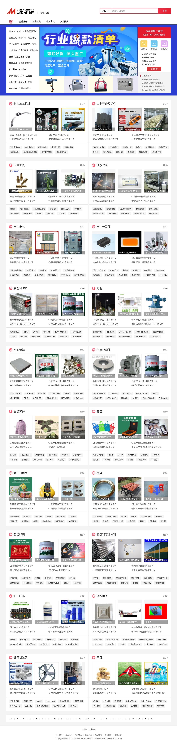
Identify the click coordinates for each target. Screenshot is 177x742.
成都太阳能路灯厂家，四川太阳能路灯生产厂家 (103, 314)
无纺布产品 (132, 455)
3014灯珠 (163, 275)
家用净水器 (97, 640)
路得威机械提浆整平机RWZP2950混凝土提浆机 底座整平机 (129, 621)
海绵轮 (123, 516)
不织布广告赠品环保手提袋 (103, 437)
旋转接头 (49, 213)
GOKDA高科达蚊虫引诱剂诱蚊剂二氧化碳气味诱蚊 (129, 314)
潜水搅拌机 (150, 147)
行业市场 (45, 12)
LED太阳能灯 (158, 332)
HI (55, 718)
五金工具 (36, 21)
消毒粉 (122, 644)
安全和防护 (25, 44)
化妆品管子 (26, 578)
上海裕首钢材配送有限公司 (104, 570)
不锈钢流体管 (111, 583)
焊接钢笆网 (107, 578)
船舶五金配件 (68, 375)
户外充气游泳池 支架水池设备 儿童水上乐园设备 (156, 683)
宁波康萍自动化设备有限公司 (61, 200)
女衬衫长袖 (37, 460)
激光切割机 (107, 152)
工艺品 (29, 75)
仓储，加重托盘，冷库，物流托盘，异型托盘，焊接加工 (20, 375)
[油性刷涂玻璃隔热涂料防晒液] (46, 612)
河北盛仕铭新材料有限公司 (143, 688)
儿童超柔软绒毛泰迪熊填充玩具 (103, 683)
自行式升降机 (61, 152)
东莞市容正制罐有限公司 (60, 570)
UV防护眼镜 (68, 498)
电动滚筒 (131, 152)
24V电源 (43, 270)
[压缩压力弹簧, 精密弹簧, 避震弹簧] (73, 181)
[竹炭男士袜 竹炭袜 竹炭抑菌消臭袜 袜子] (46, 427)
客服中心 (78, 735)
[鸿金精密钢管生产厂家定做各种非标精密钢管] (103, 550)
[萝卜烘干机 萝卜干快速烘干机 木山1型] (156, 119)
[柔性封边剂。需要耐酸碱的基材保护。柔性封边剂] (73, 304)
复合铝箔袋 (14, 583)
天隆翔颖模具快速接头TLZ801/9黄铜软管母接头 (20, 191)
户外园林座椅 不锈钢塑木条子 (129, 498)
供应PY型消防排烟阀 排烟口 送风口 (20, 314)
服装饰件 (34, 50)
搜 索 (165, 11)
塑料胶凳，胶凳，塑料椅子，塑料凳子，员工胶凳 (156, 498)
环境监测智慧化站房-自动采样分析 (129, 191)
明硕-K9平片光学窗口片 (103, 191)
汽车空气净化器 (148, 398)
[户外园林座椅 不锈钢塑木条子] (129, 489)
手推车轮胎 (163, 398)
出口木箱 (77, 583)
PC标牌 (13, 455)
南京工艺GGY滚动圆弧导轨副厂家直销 (20, 129)
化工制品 (13, 69)
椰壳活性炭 (24, 640)
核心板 (39, 701)
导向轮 (130, 460)
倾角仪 (135, 398)
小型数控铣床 (47, 152)
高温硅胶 (74, 640)
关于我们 (59, 735)
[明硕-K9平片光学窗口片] (103, 181)
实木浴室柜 (135, 578)
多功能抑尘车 (51, 398)
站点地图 (88, 735)
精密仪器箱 (119, 460)
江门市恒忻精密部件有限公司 (22, 200)
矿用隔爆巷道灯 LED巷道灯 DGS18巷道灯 (156, 314)
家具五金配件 (111, 516)
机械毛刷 (53, 209)
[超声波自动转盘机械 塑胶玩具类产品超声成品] (73, 673)
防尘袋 (110, 455)
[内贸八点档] (100, 84)
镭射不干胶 (14, 516)
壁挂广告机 (162, 640)
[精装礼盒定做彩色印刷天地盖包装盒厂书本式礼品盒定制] (129, 427)
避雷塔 (35, 332)
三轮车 (26, 398)
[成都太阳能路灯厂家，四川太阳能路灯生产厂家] (103, 304)
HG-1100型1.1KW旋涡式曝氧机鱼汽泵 (129, 375)
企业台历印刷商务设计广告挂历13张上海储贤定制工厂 (20, 560)
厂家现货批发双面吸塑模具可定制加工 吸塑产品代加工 (73, 437)
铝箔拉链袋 (60, 578)
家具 (28, 56)
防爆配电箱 (31, 270)
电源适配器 (55, 270)
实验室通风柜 (146, 516)
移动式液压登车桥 (30, 152)
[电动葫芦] (51, 84)
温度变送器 (114, 270)
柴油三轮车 (29, 393)
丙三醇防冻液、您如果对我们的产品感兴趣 (156, 375)
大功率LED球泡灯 (142, 332)
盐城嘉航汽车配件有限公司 (104, 385)
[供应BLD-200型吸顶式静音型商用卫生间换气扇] (103, 612)
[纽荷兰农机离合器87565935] (103, 365)
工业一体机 (149, 644)
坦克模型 (160, 706)
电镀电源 (27, 275)
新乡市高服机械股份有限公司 (105, 139)
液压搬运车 (65, 398)
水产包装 (39, 583)
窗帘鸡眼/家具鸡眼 (101, 498)
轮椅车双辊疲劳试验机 (155, 191)
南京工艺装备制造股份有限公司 (153, 90)
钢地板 (135, 583)
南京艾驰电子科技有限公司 (143, 200)
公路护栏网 (147, 583)
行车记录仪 (114, 393)
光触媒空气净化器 (146, 640)
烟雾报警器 (77, 336)
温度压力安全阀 (99, 147)
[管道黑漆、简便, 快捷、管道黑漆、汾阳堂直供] (46, 365)
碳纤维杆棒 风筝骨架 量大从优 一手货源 (129, 683)
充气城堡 (106, 701)
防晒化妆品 (60, 521)
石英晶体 (147, 270)
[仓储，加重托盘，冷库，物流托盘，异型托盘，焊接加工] (20, 365)
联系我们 (69, 735)
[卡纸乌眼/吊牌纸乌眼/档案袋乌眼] (73, 550)
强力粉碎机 (14, 152)
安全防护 (64, 21)
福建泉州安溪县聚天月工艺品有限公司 (148, 693)
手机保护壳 (28, 701)
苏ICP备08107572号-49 (113, 738)
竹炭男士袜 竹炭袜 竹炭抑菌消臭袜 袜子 (47, 437)
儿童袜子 (61, 460)
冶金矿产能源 (24, 88)
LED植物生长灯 (125, 336)
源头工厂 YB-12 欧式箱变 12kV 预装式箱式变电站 (47, 252)
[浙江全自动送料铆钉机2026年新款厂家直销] (47, 181)
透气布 (95, 460)
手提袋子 (155, 455)
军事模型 (96, 706)
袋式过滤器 (143, 152)
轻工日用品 (19, 56)
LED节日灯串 (140, 336)
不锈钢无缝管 (121, 578)
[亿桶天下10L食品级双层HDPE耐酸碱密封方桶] (73, 612)
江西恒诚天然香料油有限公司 (152, 83)
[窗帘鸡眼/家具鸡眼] (103, 489)
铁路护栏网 (160, 583)
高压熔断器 (160, 270)
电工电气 (50, 21)
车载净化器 (127, 393)
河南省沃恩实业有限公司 (103, 200)
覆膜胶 (37, 578)
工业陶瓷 (72, 516)
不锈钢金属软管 (39, 209)
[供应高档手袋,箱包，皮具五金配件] (156, 427)
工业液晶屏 (110, 644)
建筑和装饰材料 (25, 63)
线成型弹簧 (14, 213)
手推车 (67, 393)
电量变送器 (136, 275)
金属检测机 (110, 209)
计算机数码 (14, 75)
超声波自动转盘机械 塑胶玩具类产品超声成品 (73, 683)
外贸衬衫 (65, 455)
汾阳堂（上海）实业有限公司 (61, 196)
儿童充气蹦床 (146, 701)
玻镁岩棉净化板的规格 (129, 560)
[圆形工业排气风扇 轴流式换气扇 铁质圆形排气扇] (46, 673)
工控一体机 (65, 275)
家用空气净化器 (129, 640)
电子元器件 (14, 44)
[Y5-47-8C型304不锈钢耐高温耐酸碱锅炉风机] (129, 119)
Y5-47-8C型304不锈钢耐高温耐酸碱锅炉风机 (129, 129)
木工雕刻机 (29, 147)
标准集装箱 (14, 398)
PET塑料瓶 (27, 583)
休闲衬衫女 (53, 455)
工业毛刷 (61, 213)
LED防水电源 (69, 270)
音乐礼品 (73, 706)
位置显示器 (153, 213)
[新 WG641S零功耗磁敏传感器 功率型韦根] (103, 242)
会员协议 (108, 735)
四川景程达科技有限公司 (142, 319)
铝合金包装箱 (98, 455)
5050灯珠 (97, 275)
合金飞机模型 (147, 706)
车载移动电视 (111, 398)
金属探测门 (64, 336)
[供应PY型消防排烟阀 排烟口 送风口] (20, 304)
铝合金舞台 (46, 521)
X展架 (35, 521)
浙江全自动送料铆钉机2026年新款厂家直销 (47, 191)
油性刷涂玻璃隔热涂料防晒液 (47, 621)
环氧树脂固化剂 (72, 644)
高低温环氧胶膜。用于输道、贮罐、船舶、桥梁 (47, 560)
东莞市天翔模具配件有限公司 (22, 196)
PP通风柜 (131, 521)
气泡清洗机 (114, 147)
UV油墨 (72, 578)
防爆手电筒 (97, 332)
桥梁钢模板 (148, 578)
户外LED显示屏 (125, 332)
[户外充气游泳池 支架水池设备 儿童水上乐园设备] (156, 673)
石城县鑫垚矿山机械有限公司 (61, 139)
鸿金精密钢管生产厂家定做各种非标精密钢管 (103, 560)
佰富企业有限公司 (57, 447)
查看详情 (154, 69)
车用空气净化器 (142, 393)
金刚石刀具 (65, 209)
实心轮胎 (124, 398)
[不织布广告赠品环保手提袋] (103, 427)
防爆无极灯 (110, 336)
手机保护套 (14, 701)
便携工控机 (79, 701)
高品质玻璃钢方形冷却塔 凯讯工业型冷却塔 (103, 129)
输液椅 (142, 521)
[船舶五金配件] (73, 365)
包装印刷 (13, 63)
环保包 (120, 455)
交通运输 (13, 50)
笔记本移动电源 (59, 706)
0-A (10, 718)
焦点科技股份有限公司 (77, 738)
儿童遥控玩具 (110, 706)
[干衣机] (156, 612)
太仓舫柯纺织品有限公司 (151, 79)
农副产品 (13, 88)
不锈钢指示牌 (76, 332)
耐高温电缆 (14, 275)
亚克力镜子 (57, 644)
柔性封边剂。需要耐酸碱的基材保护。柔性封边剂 (73, 314)
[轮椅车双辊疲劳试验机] (156, 181)
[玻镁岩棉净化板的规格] (129, 550)
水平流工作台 (15, 706)
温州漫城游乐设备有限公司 (104, 693)
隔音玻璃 (124, 583)
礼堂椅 (105, 521)
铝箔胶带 (13, 521)
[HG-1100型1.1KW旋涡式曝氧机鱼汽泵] (129, 365)
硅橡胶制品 (50, 640)
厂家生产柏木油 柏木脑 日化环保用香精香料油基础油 (20, 621)
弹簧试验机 (153, 209)
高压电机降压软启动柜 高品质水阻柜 (20, 252)
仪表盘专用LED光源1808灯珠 (129, 252)
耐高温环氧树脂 (16, 644)
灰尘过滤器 (162, 644)
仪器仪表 (22, 37)
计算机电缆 (39, 275)
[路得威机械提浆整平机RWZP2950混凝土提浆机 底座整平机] (129, 612)
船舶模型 (123, 706)
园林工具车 (78, 393)
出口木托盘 (37, 398)
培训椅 (133, 516)
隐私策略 (98, 735)
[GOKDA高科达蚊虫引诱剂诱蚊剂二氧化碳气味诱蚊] (129, 304)
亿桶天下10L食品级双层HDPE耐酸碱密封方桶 (73, 621)
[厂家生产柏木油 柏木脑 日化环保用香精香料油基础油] (20, 612)
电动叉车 (41, 393)
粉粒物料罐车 (55, 393)
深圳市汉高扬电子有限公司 (104, 631)
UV (126, 718)
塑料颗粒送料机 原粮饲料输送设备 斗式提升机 (47, 129)
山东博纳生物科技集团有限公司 (153, 86)
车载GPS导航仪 (16, 270)
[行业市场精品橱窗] (125, 84)
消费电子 (22, 69)
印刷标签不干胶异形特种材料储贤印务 (20, 498)
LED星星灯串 (155, 336)
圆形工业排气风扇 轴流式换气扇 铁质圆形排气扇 (47, 683)
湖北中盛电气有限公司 (59, 135)
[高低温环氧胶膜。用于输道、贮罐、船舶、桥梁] (46, 550)
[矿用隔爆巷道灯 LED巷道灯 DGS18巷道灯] (156, 304)
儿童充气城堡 (131, 701)
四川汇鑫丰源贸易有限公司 (143, 262)
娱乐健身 (22, 82)
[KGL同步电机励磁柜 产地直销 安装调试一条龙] (73, 242)
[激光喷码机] (76, 84)
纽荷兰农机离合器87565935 (103, 375)
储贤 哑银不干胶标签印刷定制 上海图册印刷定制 (47, 314)
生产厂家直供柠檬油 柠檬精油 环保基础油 (47, 498)
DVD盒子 (154, 460)
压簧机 (39, 213)
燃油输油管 (97, 398)
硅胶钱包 (144, 455)
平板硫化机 (69, 147)
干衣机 (148, 621)
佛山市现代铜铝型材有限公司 (22, 693)
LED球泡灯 (110, 332)
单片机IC (136, 270)
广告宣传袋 (142, 460)
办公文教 (13, 82)
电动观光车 (78, 398)
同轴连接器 (109, 275)
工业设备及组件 (29, 31)
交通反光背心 (74, 460)
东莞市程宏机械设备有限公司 (61, 323)
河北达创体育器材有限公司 (143, 504)
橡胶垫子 (63, 640)
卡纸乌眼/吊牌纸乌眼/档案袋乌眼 (73, 560)
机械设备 (23, 21)
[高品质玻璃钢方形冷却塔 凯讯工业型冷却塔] (103, 119)
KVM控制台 (50, 701)
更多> (82, 103)
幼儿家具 (152, 521)
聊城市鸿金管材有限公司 (142, 565)
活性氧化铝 (37, 640)
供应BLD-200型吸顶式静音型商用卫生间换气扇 (103, 621)
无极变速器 (28, 213)
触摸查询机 (52, 275)
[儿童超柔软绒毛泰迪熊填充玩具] (103, 673)
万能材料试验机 (125, 209)
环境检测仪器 (139, 213)
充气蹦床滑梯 (161, 701)
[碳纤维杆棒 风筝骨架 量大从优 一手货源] (129, 673)
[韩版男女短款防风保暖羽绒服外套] (20, 427)
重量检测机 (97, 209)
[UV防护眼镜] (73, 489)
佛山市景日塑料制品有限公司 (144, 508)
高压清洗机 (127, 147)
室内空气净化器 (112, 640)
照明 (34, 44)
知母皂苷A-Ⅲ (15, 147)
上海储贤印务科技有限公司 (60, 319)
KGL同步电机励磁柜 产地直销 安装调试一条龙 (73, 252)
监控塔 (26, 332)
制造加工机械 (15, 31)
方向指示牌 (36, 336)
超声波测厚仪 (98, 213)
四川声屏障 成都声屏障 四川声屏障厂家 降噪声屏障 (156, 560)
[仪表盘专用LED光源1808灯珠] (129, 242)
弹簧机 (12, 209)
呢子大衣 (49, 460)
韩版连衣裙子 (26, 455)
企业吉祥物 (77, 455)
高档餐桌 (159, 516)
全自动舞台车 (15, 393)
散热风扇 (119, 152)
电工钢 (95, 578)
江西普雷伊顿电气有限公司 (60, 262)
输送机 (138, 147)
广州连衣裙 (39, 455)
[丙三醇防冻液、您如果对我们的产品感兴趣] (156, 365)
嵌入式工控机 (65, 701)
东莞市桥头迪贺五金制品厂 (21, 385)
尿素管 (155, 393)
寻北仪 (125, 270)
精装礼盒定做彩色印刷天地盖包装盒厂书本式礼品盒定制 (129, 437)
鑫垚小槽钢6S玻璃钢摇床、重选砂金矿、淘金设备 (73, 129)
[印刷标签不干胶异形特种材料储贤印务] (20, 489)
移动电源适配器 (42, 706)
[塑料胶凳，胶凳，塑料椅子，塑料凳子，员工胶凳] (156, 489)
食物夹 (48, 516)
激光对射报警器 (60, 332)
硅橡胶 (12, 640)
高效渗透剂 (44, 644)
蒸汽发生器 (156, 152)
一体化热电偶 (150, 275)
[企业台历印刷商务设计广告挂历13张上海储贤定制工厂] (20, 550)
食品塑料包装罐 (53, 583)
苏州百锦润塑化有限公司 (103, 447)
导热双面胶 (60, 516)
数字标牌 (25, 521)
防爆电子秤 (112, 213)
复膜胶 (66, 583)
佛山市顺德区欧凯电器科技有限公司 (147, 323)
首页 (11, 21)
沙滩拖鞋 (25, 460)
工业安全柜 (97, 516)
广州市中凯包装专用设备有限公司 (146, 447)
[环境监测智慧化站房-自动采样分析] (129, 181)
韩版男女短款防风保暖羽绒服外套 (20, 437)
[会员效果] (88, 51)
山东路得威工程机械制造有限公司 (63, 385)
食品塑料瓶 (31, 644)
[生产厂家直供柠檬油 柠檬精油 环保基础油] (46, 489)
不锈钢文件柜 (118, 521)
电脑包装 (13, 578)
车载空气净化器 (99, 393)
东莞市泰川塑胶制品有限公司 (105, 508)
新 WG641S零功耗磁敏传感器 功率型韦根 (103, 252)
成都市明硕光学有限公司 (103, 196)
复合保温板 (97, 583)
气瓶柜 (95, 521)
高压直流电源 (79, 275)
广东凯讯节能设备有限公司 (60, 631)
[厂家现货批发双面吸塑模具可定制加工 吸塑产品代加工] (73, 427)
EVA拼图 (134, 706)
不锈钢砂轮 (73, 213)
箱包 (11, 56)
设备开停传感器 (99, 270)
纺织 (30, 82)
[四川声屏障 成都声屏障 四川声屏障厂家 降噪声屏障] (156, 550)
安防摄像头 (14, 332)
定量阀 (95, 152)
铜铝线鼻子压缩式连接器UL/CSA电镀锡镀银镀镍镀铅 (156, 252)
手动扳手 (77, 209)
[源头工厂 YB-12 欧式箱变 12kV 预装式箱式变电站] (46, 242)
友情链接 (118, 735)
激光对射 (46, 332)
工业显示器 (97, 644)
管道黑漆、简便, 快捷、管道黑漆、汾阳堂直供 (47, 375)
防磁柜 (163, 521)
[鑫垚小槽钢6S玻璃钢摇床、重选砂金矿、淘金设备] (73, 119)
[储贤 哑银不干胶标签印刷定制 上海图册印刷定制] (46, 304)
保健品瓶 (48, 578)
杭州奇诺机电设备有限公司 (21, 262)
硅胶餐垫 (27, 516)
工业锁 (12, 336)
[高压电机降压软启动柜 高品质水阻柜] (20, 242)
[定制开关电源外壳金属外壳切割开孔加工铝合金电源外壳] (20, 673)
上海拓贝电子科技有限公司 (21, 139)
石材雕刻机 (42, 147)
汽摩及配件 (23, 50)
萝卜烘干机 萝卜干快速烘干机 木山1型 (156, 129)
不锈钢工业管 (162, 578)
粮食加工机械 (50, 336)
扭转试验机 (125, 213)
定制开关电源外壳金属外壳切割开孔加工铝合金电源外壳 (20, 683)
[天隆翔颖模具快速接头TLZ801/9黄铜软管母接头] (20, 181)
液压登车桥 (55, 147)
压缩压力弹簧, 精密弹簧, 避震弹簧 (73, 191)
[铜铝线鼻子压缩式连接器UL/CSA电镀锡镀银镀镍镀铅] (156, 242)
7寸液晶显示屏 (134, 644)
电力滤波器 (123, 275)
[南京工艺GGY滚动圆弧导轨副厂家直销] (20, 119)
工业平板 (28, 706)
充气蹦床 (118, 701)
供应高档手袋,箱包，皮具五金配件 (156, 437)
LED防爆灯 (97, 336)
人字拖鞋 (13, 460)
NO (87, 718)
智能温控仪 (140, 209)
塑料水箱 (38, 516)
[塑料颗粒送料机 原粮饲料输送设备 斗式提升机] (46, 119)
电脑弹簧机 (24, 209)
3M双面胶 (72, 521)
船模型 (95, 701)
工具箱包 (106, 460)
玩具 (22, 75)
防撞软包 (23, 336)
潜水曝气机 (163, 147)
